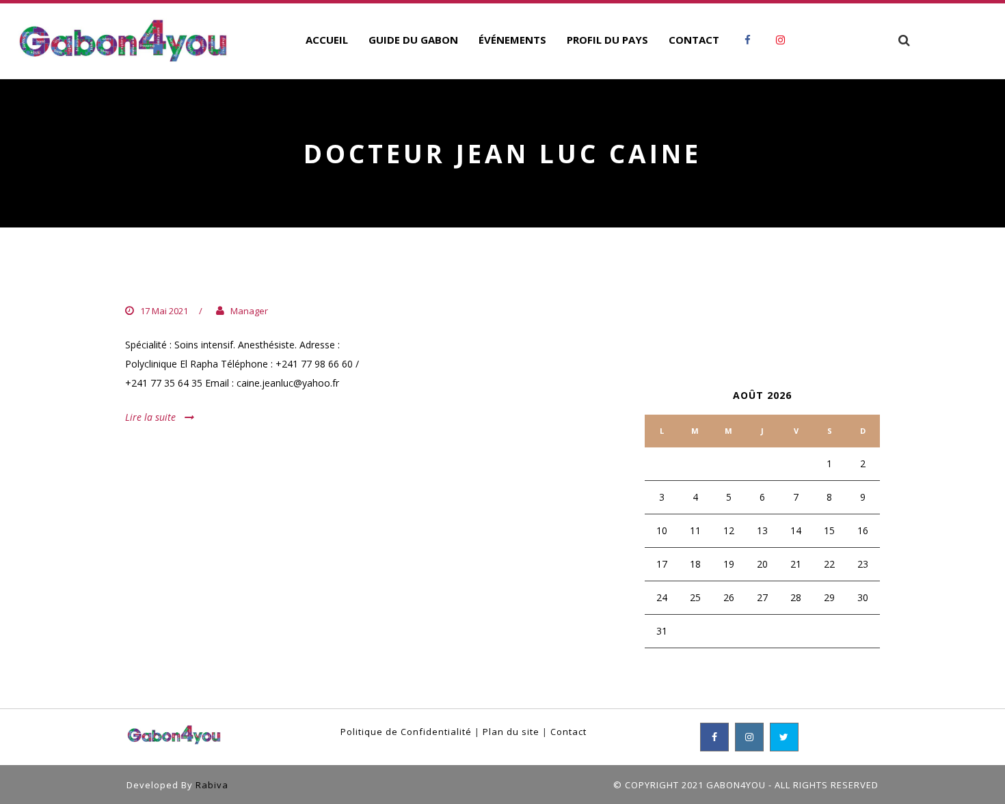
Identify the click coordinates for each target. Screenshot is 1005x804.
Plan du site (511, 731)
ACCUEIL (327, 39)
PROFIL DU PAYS (607, 39)
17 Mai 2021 (164, 311)
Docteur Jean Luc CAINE (222, 283)
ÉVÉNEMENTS (512, 39)
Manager (249, 311)
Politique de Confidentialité (406, 731)
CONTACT (694, 39)
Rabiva (212, 785)
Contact (568, 731)
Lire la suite (150, 417)
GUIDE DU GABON (413, 39)
